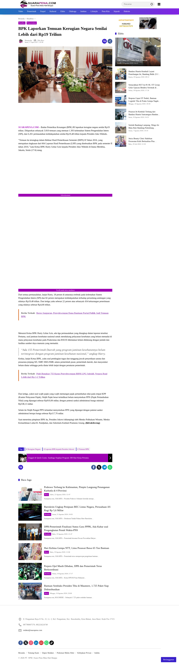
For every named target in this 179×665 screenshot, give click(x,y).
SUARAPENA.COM (28, 127)
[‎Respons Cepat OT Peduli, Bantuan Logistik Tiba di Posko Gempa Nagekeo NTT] (120, 100)
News (46, 494)
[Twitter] (99, 467)
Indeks (97, 653)
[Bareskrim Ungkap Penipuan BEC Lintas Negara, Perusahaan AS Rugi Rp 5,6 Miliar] (30, 512)
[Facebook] (93, 467)
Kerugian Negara (34, 449)
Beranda (21, 653)
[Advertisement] (65, 114)
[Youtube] (41, 643)
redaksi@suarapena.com (32, 630)
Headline (22, 23)
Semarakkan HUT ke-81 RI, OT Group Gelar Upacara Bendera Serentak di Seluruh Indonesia (144, 86)
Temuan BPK (84, 449)
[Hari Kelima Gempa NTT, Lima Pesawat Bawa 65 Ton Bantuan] (30, 551)
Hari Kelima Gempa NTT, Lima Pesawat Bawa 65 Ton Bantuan (76, 548)
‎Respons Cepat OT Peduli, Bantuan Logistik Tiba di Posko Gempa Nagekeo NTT (144, 99)
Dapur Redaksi (48, 653)
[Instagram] (31, 643)
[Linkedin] (36, 643)
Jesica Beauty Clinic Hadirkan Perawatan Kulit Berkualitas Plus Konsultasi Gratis (142, 140)
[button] (152, 4)
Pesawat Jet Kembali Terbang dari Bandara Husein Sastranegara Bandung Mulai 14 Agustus (144, 113)
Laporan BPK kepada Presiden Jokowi (59, 449)
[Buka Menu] (159, 4)
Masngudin (28, 40)
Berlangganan (168, 660)
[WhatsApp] (110, 467)
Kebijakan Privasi (84, 653)
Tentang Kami (33, 653)
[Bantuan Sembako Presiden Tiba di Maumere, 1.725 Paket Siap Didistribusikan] (30, 591)
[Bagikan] (110, 41)
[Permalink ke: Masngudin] (21, 41)
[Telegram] (104, 467)
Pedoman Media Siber (65, 653)
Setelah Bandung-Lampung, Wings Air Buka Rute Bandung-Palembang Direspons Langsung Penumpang (144, 126)
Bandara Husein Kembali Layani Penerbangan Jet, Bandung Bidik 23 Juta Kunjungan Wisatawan (144, 73)
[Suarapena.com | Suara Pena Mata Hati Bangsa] (38, 4)
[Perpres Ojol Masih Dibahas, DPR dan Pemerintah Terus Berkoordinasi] (30, 571)
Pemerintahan (31, 23)
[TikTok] (51, 643)
